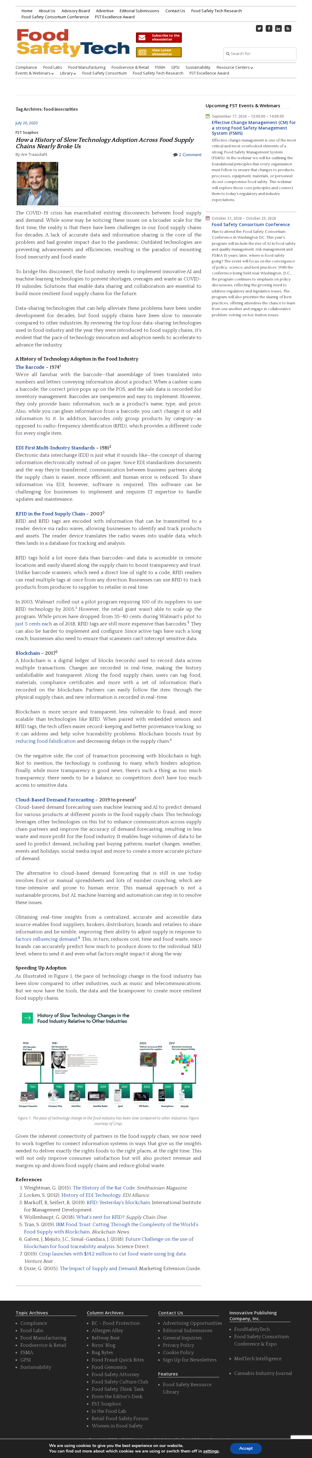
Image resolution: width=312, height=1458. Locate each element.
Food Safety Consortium (104, 73)
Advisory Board (76, 10)
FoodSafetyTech (252, 1329)
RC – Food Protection (116, 1323)
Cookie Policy (178, 1352)
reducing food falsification (46, 741)
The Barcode (30, 367)
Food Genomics (109, 1367)
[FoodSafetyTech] (73, 49)
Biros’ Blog (103, 1345)
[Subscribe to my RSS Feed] (288, 28)
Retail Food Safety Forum (120, 1418)
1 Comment (190, 154)
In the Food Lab (109, 1411)
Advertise (105, 10)
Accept (246, 1448)
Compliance (26, 67)
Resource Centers (233, 67)
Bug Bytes (102, 1352)
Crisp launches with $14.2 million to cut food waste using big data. (112, 1254)
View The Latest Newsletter (158, 52)
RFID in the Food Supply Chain (50, 514)
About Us (47, 10)
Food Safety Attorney (115, 1374)
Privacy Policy (178, 1345)
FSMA (160, 67)
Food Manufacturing (86, 67)
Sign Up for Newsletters (190, 1360)
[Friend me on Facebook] (269, 28)
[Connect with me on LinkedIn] (278, 28)
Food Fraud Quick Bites (118, 1360)
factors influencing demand (46, 939)
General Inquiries (182, 1338)
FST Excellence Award (115, 17)
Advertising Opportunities (192, 1323)
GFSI (175, 67)
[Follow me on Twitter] (259, 28)
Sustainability (198, 67)
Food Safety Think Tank (118, 1389)
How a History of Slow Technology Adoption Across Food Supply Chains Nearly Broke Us (104, 143)
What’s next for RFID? (100, 1217)
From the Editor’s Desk (117, 1396)
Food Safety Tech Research (216, 10)
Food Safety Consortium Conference (55, 17)
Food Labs (52, 67)
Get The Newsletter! (158, 37)
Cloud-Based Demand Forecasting (55, 800)
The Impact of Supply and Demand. (99, 1268)
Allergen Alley (107, 1330)
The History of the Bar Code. (104, 1188)
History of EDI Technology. (91, 1195)
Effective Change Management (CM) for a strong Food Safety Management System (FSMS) (254, 127)
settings (211, 1451)
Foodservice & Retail (130, 67)
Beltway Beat (106, 1338)
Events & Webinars (33, 73)
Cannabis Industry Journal (263, 1373)
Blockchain (28, 653)
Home (27, 10)
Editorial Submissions (139, 10)
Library (66, 73)
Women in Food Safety (117, 1426)
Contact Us (175, 10)
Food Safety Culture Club (120, 1382)
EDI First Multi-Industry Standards (55, 448)
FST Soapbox (27, 132)
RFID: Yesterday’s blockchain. (119, 1202)
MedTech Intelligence (258, 1358)
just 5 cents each (34, 624)
